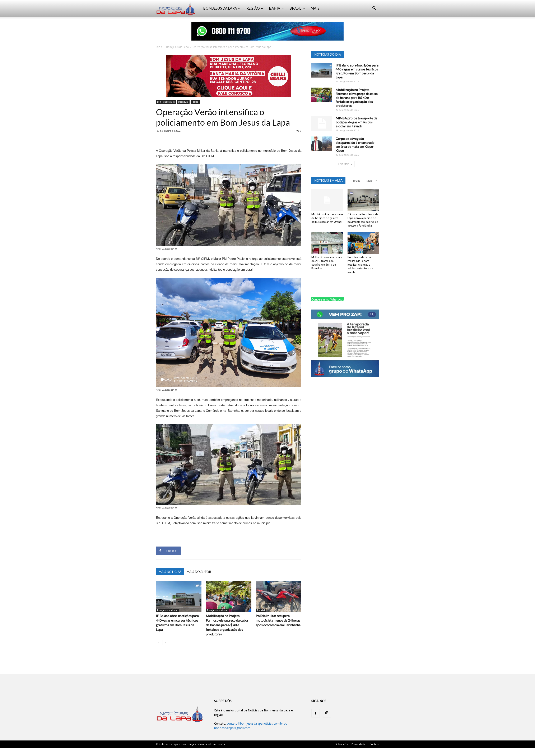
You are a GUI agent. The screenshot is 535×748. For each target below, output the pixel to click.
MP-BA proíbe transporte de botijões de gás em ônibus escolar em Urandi (356, 122)
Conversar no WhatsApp (327, 299)
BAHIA (274, 8)
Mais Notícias (169, 571)
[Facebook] (315, 713)
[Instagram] (327, 713)
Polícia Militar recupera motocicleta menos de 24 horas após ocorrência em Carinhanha (278, 620)
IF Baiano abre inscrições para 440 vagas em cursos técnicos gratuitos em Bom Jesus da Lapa (357, 71)
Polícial (195, 101)
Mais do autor (198, 571)
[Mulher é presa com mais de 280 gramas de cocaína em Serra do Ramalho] (327, 243)
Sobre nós (341, 744)
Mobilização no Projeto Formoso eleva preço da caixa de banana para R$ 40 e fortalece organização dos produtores (227, 625)
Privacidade (359, 744)
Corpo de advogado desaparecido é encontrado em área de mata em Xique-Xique (355, 144)
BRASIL (295, 8)
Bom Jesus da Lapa (177, 47)
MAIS (315, 8)
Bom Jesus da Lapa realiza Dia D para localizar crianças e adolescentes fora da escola (360, 264)
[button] (374, 9)
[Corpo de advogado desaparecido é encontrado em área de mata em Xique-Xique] (321, 143)
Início (159, 47)
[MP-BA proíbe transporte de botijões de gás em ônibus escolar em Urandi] (321, 123)
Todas (356, 180)
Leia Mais (343, 164)
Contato (374, 744)
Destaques (183, 101)
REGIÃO (253, 8)
